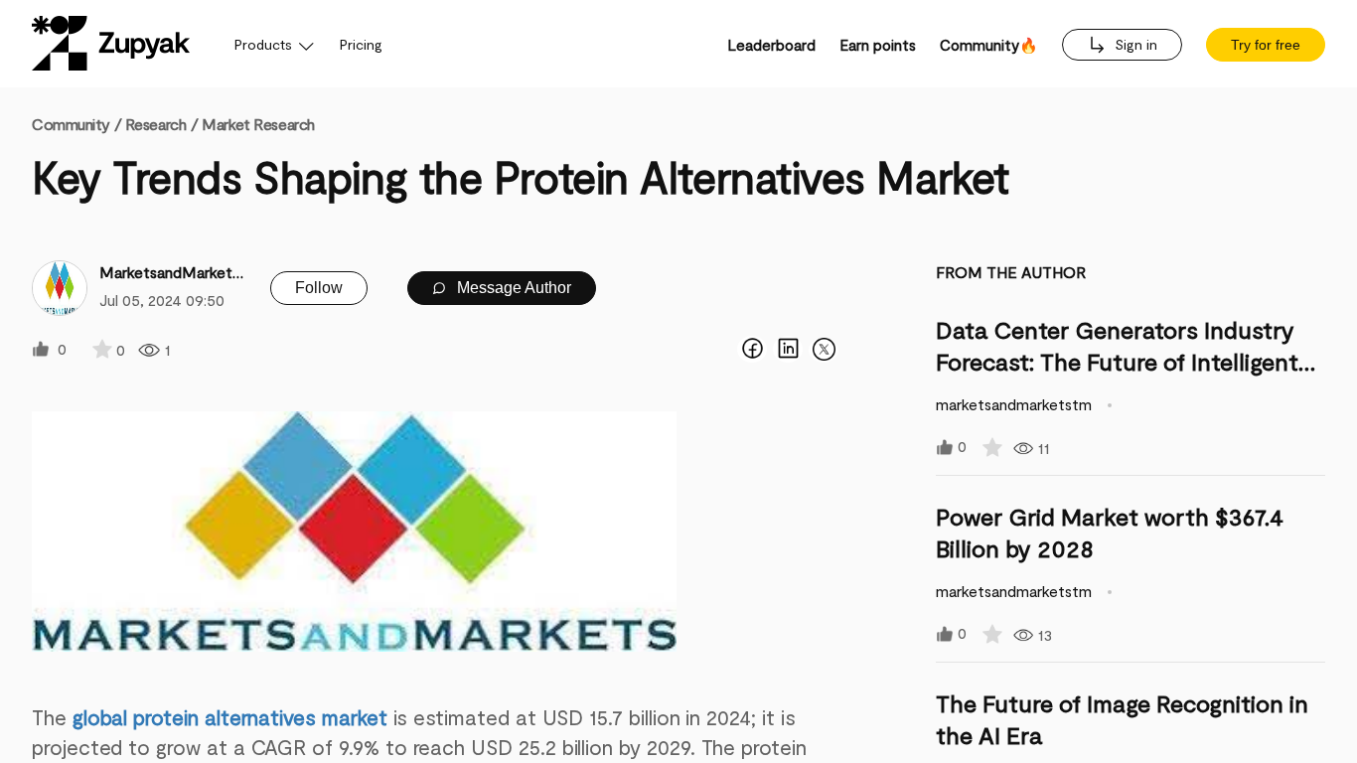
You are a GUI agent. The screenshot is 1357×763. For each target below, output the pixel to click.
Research (155, 123)
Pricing (361, 44)
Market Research (258, 123)
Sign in (1134, 44)
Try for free (1265, 45)
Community (76, 123)
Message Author (512, 287)
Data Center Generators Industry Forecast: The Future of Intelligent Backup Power (1117, 361)
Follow (319, 287)
